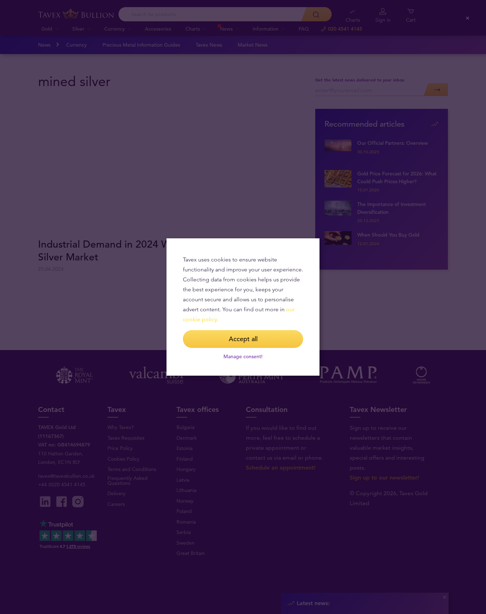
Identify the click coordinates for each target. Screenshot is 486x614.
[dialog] (243, 307)
